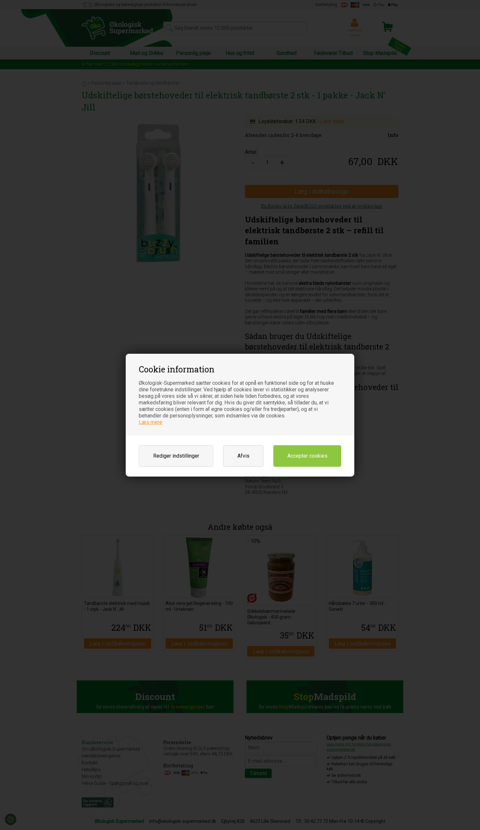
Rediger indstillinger (176, 456)
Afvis (243, 456)
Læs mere (150, 422)
